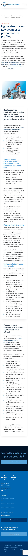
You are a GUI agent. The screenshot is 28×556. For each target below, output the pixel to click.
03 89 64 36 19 (6, 488)
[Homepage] (1, 15)
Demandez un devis (14, 534)
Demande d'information (14, 4)
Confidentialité (7, 545)
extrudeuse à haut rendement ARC (11, 64)
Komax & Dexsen (5, 515)
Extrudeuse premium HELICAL (7, 507)
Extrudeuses (4, 495)
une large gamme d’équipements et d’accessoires (13, 340)
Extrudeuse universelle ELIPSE (7, 503)
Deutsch (13, 549)
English (5, 549)
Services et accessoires (7, 512)
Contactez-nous (14, 462)
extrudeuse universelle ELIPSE (10, 62)
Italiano (21, 549)
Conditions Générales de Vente (11, 547)
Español (6, 551)
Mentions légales (18, 545)
